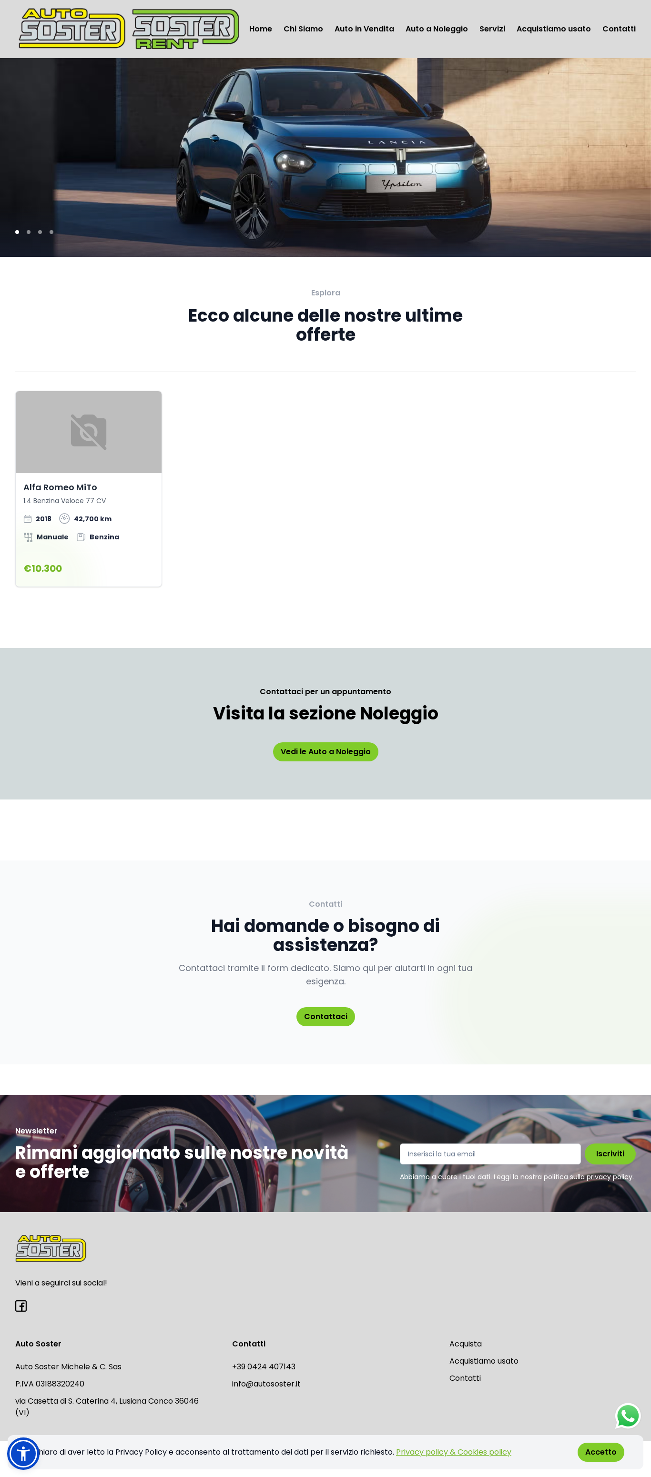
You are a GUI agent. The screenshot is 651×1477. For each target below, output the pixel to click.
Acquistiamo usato (554, 28)
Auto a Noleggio (437, 28)
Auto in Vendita (364, 28)
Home (260, 28)
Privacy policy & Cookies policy (453, 1452)
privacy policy (609, 1177)
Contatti (619, 28)
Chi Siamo (303, 28)
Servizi (492, 28)
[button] (23, 1453)
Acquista (465, 1343)
